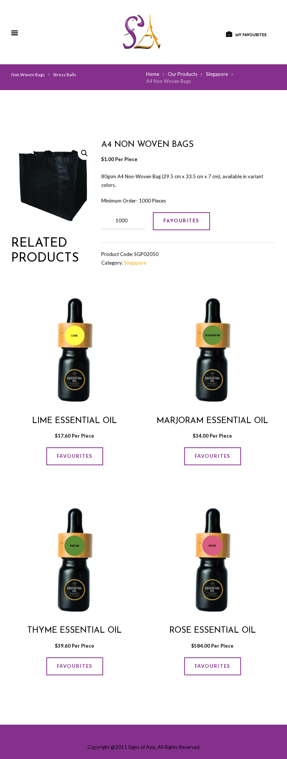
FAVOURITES (181, 221)
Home (152, 74)
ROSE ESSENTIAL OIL (212, 630)
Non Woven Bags (28, 74)
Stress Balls (64, 74)
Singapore (217, 74)
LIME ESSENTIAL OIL (74, 421)
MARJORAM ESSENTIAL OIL (212, 421)
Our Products (182, 74)
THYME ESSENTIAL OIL (74, 630)
